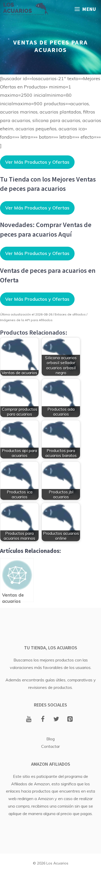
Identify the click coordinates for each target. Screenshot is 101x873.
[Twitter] (56, 719)
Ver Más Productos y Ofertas (37, 162)
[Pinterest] (70, 719)
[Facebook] (42, 719)
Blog (50, 738)
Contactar (50, 746)
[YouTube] (29, 719)
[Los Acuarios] (25, 9)
